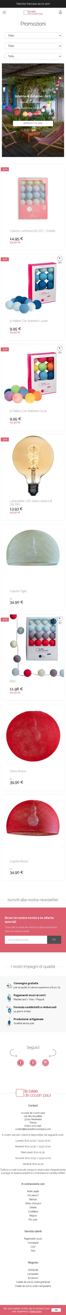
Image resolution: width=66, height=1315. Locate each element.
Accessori (33, 1278)
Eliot (12, 681)
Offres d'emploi (33, 1203)
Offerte (33, 1207)
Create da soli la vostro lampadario (33, 1286)
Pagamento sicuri (33, 1238)
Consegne (33, 1242)
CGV (33, 1246)
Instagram (45, 1062)
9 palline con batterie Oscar (28, 411)
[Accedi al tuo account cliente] (60, 13)
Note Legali (33, 1191)
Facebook (20, 1062)
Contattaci (33, 1211)
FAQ (33, 1251)
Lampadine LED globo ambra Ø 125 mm (31, 502)
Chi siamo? (33, 1195)
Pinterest (33, 1062)
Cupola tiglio (18, 591)
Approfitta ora (32, 123)
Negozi (33, 1215)
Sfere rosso (18, 771)
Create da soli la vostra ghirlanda (33, 1282)
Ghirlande (33, 1270)
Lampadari (33, 1274)
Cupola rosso (19, 861)
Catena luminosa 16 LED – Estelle (32, 231)
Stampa (33, 1199)
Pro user (33, 1219)
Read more (35, 1311)
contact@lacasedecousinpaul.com (33, 1129)
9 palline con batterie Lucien (29, 321)
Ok (56, 1310)
